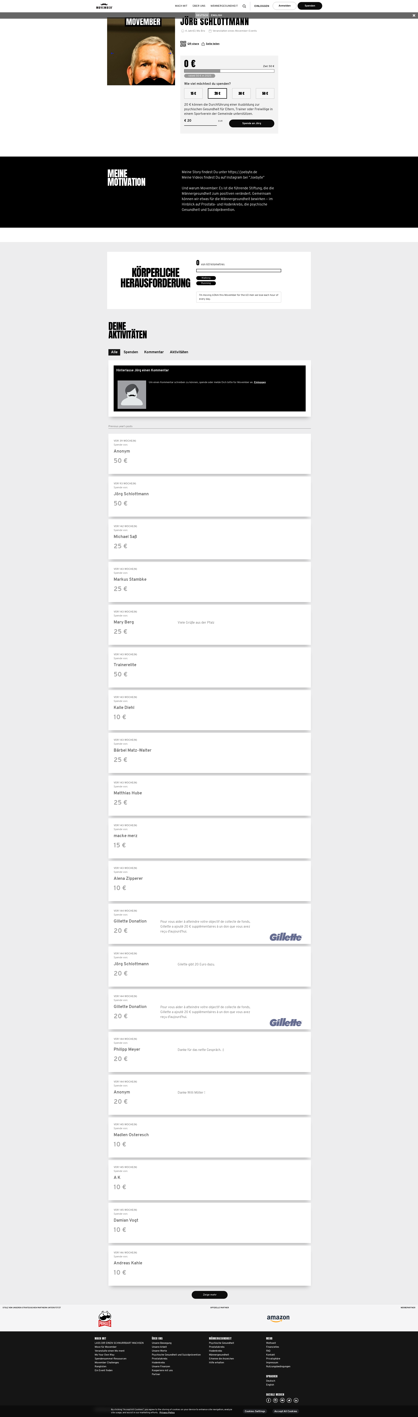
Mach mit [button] (181, 6)
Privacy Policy (167, 1412)
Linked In (296, 1400)
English (216, 15)
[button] (245, 6)
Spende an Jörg (251, 123)
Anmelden (285, 6)
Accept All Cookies (285, 1411)
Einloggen (260, 382)
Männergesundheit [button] (224, 6)
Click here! (268, 1400)
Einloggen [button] (261, 6)
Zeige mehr (210, 1295)
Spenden (310, 6)
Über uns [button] (199, 6)
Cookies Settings (255, 1411)
